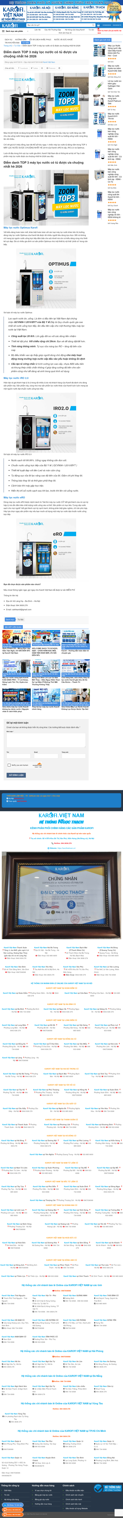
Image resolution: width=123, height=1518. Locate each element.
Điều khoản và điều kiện (75, 1490)
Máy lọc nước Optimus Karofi (21, 227)
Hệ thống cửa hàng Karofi (75, 29)
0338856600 (107, 25)
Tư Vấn (25, 42)
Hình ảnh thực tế (65, 33)
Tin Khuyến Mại (12, 42)
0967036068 (22, 801)
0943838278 (117, 25)
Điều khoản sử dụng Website (77, 1508)
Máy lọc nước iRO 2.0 (16, 378)
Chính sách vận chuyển (75, 1495)
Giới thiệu (7, 1490)
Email (36, 752)
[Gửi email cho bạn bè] (42, 68)
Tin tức (6, 1495)
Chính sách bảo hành (74, 1499)
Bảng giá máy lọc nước (43, 1495)
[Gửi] (93, 25)
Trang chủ (8, 45)
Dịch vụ (8, 39)
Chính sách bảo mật (73, 1504)
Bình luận (10, 731)
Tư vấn (91, 29)
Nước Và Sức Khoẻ (63, 39)
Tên (8, 752)
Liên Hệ (37, 29)
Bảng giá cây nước (42, 1499)
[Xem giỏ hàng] (98, 25)
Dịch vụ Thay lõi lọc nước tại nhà (109, 32)
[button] (15, 31)
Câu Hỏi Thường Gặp (53, 29)
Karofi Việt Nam (49, 62)
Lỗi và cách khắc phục (40, 39)
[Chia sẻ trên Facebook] (23, 68)
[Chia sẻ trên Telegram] (59, 68)
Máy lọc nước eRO (14, 497)
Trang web (65, 752)
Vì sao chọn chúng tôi (43, 1490)
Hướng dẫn (20, 39)
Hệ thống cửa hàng (11, 1499)
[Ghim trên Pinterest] (51, 68)
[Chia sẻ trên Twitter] (34, 68)
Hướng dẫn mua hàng (43, 1504)
